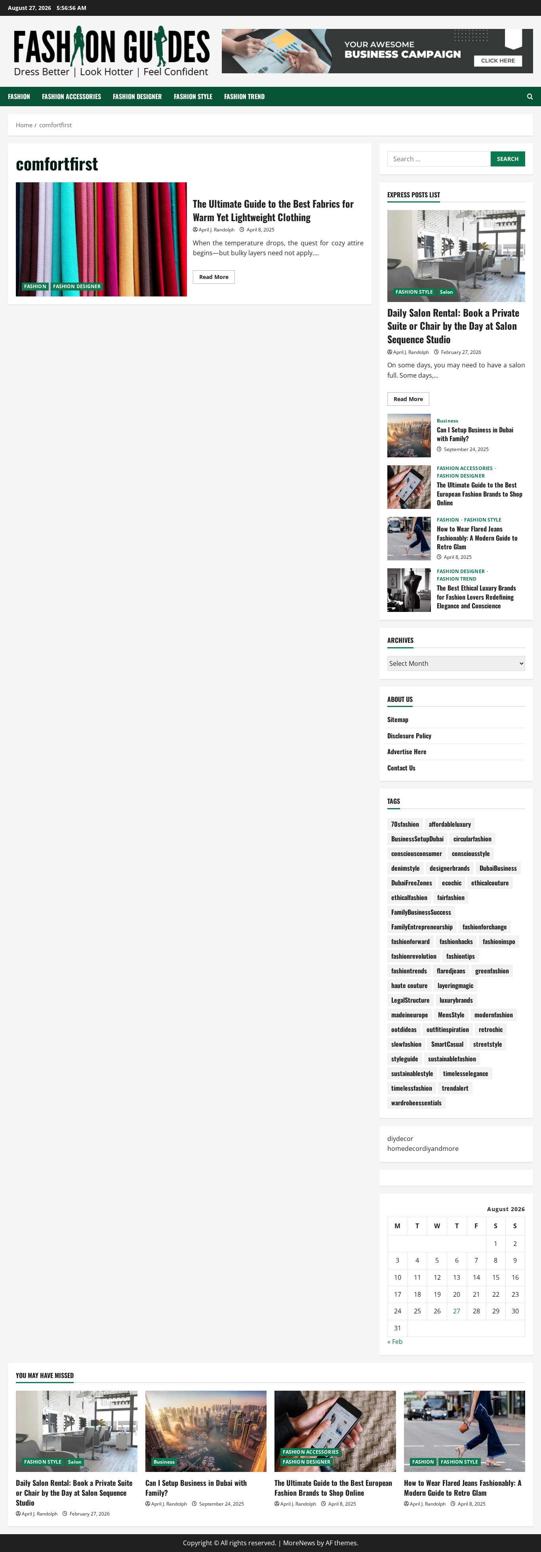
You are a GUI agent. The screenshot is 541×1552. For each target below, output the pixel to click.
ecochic (451, 882)
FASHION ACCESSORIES (71, 96)
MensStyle (451, 1014)
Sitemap (397, 719)
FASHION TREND (244, 96)
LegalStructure (410, 1000)
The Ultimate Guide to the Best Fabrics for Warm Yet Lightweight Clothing (101, 239)
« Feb (395, 1341)
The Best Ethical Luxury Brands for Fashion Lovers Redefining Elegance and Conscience (409, 590)
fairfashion (451, 897)
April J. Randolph (216, 229)
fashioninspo (499, 941)
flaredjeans (451, 970)
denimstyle (405, 868)
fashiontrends (409, 970)
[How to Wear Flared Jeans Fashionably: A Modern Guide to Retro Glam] (465, 1431)
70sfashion (405, 824)
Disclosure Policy (409, 735)
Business (447, 421)
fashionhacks (456, 941)
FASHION (19, 96)
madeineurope (409, 1014)
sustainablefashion (452, 1058)
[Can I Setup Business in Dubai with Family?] (206, 1431)
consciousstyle (471, 853)
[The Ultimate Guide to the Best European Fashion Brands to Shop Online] (335, 1431)
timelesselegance (465, 1073)
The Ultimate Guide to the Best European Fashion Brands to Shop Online (409, 487)
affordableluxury (450, 824)
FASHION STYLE (193, 96)
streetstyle (487, 1044)
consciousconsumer (416, 853)
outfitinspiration (448, 1029)
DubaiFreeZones (411, 882)
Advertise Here (407, 751)
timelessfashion (411, 1088)
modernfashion (493, 1014)
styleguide (404, 1058)
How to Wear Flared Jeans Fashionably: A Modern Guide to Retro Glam (409, 538)
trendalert (455, 1088)
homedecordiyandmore (423, 1148)
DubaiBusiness (498, 868)
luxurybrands (456, 1000)
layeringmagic (455, 985)
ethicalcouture (490, 882)
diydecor (400, 1138)
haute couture (409, 985)
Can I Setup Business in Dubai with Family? (409, 435)
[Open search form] (530, 96)
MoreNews (299, 1543)
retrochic (491, 1029)
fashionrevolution (413, 956)
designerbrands (450, 868)
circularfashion (472, 838)
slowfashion (406, 1044)
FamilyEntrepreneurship (422, 926)
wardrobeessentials (416, 1102)
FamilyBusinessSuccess (421, 912)
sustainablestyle (412, 1073)
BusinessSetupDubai (417, 838)
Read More (217, 278)
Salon (446, 292)
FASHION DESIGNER (137, 96)
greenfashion (492, 970)
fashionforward (410, 941)
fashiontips (460, 956)
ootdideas (404, 1029)
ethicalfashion (409, 897)
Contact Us (401, 767)
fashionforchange (485, 926)
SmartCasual (447, 1044)
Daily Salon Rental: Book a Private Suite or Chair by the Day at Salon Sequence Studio (453, 325)
